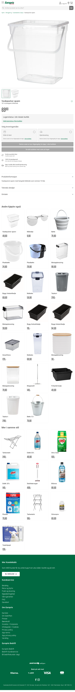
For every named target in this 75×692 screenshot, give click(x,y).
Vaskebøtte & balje (18, 12)
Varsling (5, 638)
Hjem (3, 12)
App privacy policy (9, 635)
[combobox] (37, 8)
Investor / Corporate (10, 624)
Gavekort (5, 602)
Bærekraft (6, 621)
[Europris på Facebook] (35, 680)
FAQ (3, 599)
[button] (15, 93)
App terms (6, 633)
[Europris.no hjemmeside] (9, 3)
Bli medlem (9, 574)
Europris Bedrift (8, 649)
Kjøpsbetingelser (8, 594)
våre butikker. (28, 138)
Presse (4, 619)
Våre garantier (7, 597)
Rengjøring (9, 12)
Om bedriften (7, 616)
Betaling (5, 586)
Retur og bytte (7, 588)
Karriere (5, 613)
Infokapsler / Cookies (10, 627)
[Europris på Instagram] (38, 680)
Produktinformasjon (9, 177)
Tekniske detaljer (8, 188)
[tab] (37, 177)
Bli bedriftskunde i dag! (11, 654)
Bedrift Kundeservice (10, 652)
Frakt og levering (8, 591)
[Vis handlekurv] (71, 3)
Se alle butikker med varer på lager (37, 149)
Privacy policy (7, 630)
